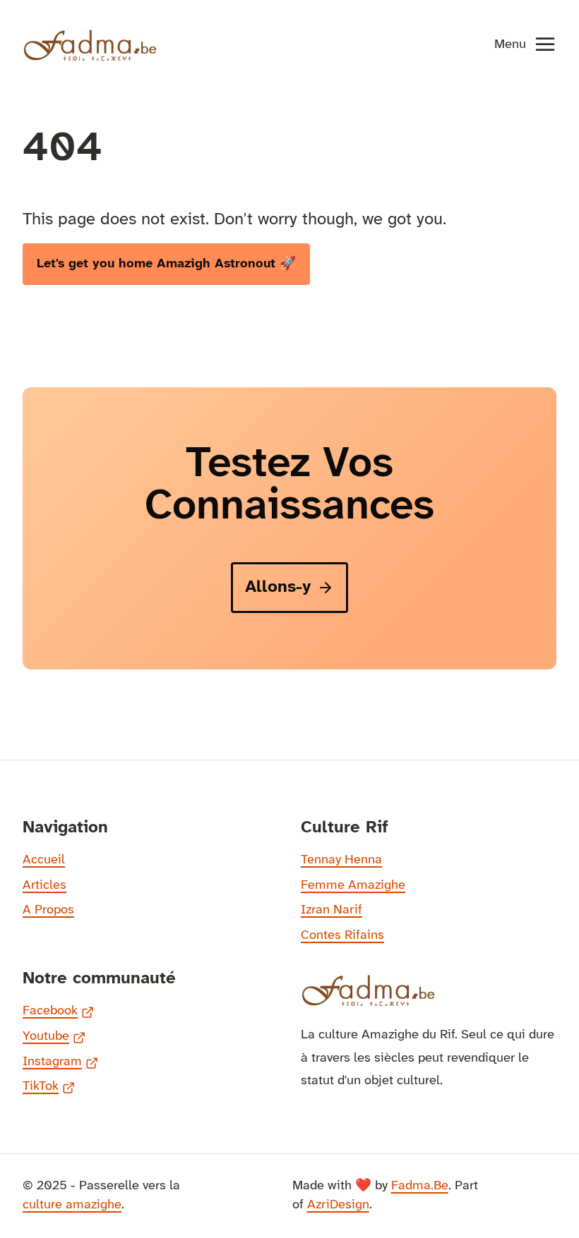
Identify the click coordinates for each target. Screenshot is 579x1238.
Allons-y (278, 587)
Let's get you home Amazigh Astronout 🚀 (166, 264)
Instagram (60, 1063)
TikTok (49, 1088)
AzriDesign (338, 1205)
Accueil (44, 860)
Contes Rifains (342, 935)
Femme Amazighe (353, 885)
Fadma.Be (419, 1186)
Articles (44, 885)
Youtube (54, 1038)
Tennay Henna (341, 860)
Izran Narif (331, 910)
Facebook (58, 1012)
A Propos (48, 910)
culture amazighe (72, 1205)
